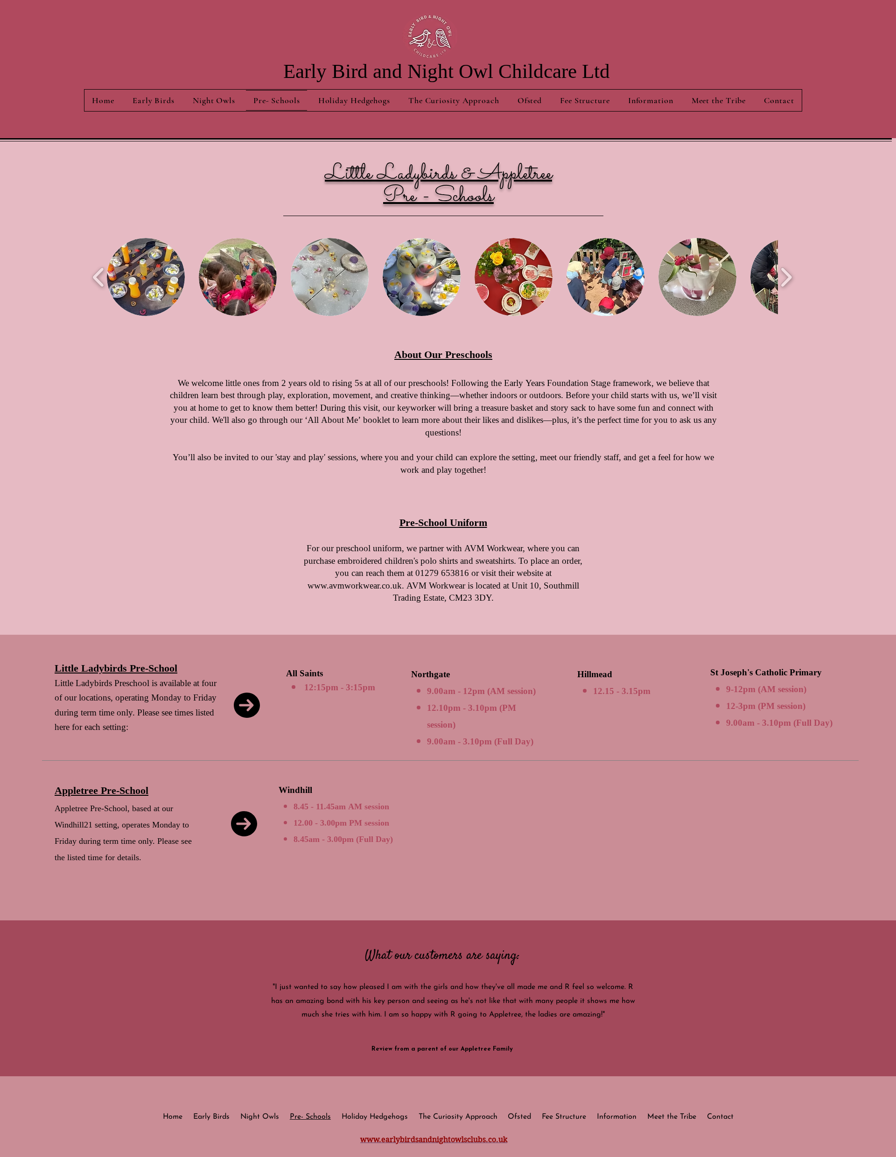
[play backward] (98, 277)
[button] (146, 277)
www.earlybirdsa (391, 1139)
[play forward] (786, 277)
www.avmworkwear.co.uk (355, 586)
